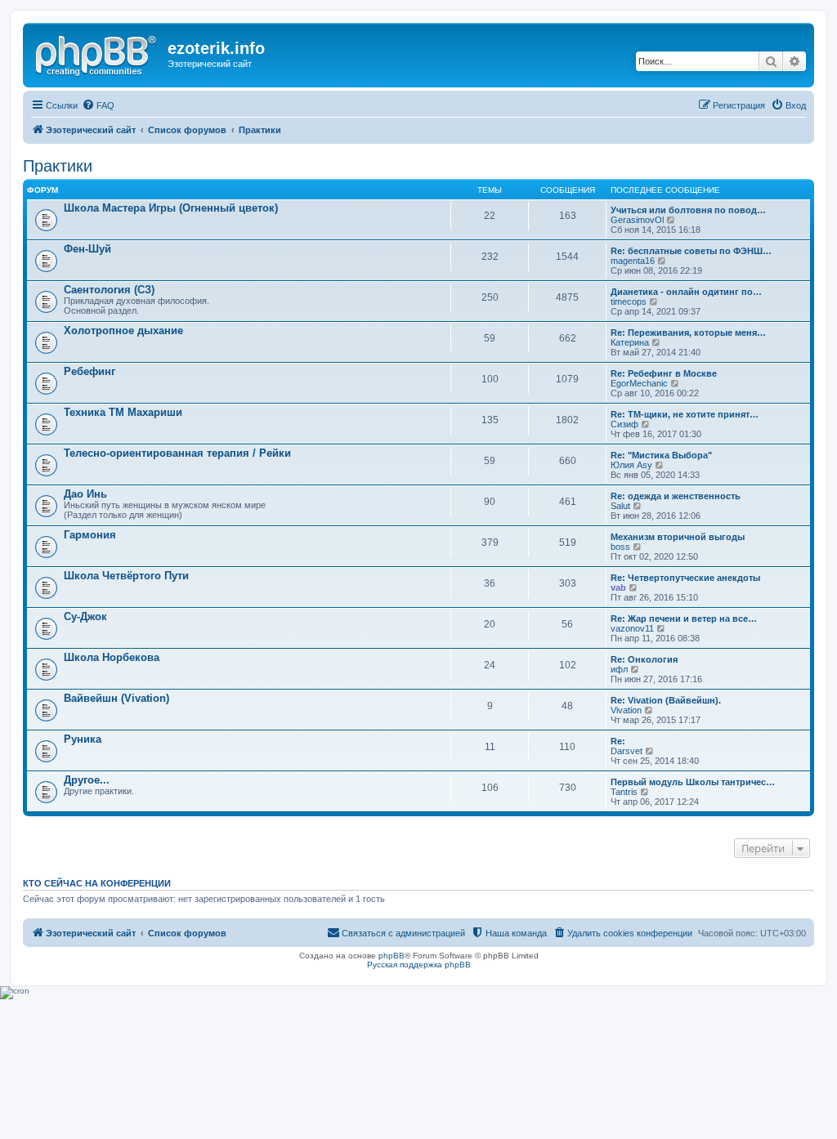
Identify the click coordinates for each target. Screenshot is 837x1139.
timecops (629, 301)
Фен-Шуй (87, 249)
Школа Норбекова (111, 657)
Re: (618, 741)
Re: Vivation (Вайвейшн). (666, 700)
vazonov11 (632, 628)
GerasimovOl (637, 220)
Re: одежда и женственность (676, 496)
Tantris (624, 792)
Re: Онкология (644, 659)
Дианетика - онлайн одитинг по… (686, 292)
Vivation (626, 710)
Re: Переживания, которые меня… (688, 332)
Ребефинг (89, 371)
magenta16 (633, 261)
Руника (82, 739)
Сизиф (624, 424)
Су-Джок (85, 616)
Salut (620, 506)
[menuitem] (98, 105)
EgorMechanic (639, 383)
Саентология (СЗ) (109, 290)
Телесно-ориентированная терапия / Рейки (177, 453)
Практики (57, 166)
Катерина (630, 342)
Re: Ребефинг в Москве (664, 373)
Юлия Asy (631, 465)
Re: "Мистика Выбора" (661, 455)
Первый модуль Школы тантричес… (693, 782)
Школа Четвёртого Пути (126, 576)
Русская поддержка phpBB (419, 964)
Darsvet (626, 751)
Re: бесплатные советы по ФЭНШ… (691, 251)
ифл (619, 669)
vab (618, 587)
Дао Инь (85, 494)
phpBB (391, 955)
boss (620, 547)
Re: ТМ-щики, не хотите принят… (685, 414)
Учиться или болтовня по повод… (688, 210)
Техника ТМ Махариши (123, 412)
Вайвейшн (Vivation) (116, 698)
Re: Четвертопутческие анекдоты (685, 578)
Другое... (87, 780)
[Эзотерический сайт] (97, 53)
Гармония (90, 535)
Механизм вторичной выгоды (678, 537)
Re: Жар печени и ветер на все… (684, 618)
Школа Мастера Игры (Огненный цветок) (171, 208)
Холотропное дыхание (123, 330)
